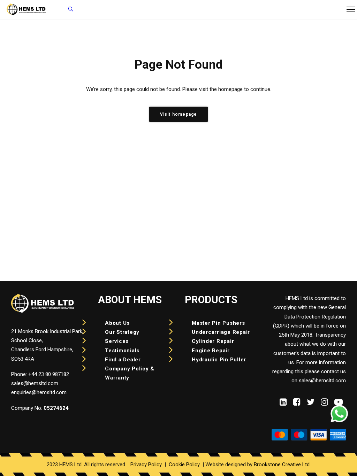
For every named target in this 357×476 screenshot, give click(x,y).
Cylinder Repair (213, 341)
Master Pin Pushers (218, 323)
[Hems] (70, 9)
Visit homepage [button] (178, 114)
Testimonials (122, 350)
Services (117, 341)
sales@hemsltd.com (34, 383)
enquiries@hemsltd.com (39, 392)
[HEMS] (26, 9)
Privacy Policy (146, 464)
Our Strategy (122, 332)
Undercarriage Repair (221, 332)
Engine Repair (211, 350)
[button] (283, 404)
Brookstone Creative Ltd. (282, 464)
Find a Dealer (123, 359)
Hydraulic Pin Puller (219, 359)
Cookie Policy (184, 464)
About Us (117, 323)
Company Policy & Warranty (129, 373)
